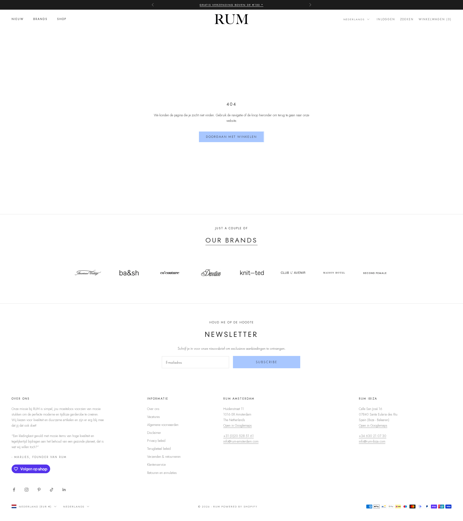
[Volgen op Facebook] (14, 489)
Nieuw (18, 19)
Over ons (153, 408)
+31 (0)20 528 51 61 (238, 435)
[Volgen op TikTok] (51, 489)
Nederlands (354, 19)
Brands (40, 19)
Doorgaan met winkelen (231, 136)
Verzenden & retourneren (164, 456)
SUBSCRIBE (267, 362)
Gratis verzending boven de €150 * (231, 5)
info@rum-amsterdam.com (241, 441)
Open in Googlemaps (237, 425)
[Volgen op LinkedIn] (64, 489)
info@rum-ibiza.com (372, 441)
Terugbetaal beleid (159, 448)
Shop (62, 19)
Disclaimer (154, 432)
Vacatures (153, 416)
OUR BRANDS (231, 240)
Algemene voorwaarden (162, 424)
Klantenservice (156, 464)
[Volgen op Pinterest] (39, 489)
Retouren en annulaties (162, 472)
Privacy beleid (156, 440)
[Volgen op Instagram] (26, 489)
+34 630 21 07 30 (372, 435)
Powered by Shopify (239, 506)
